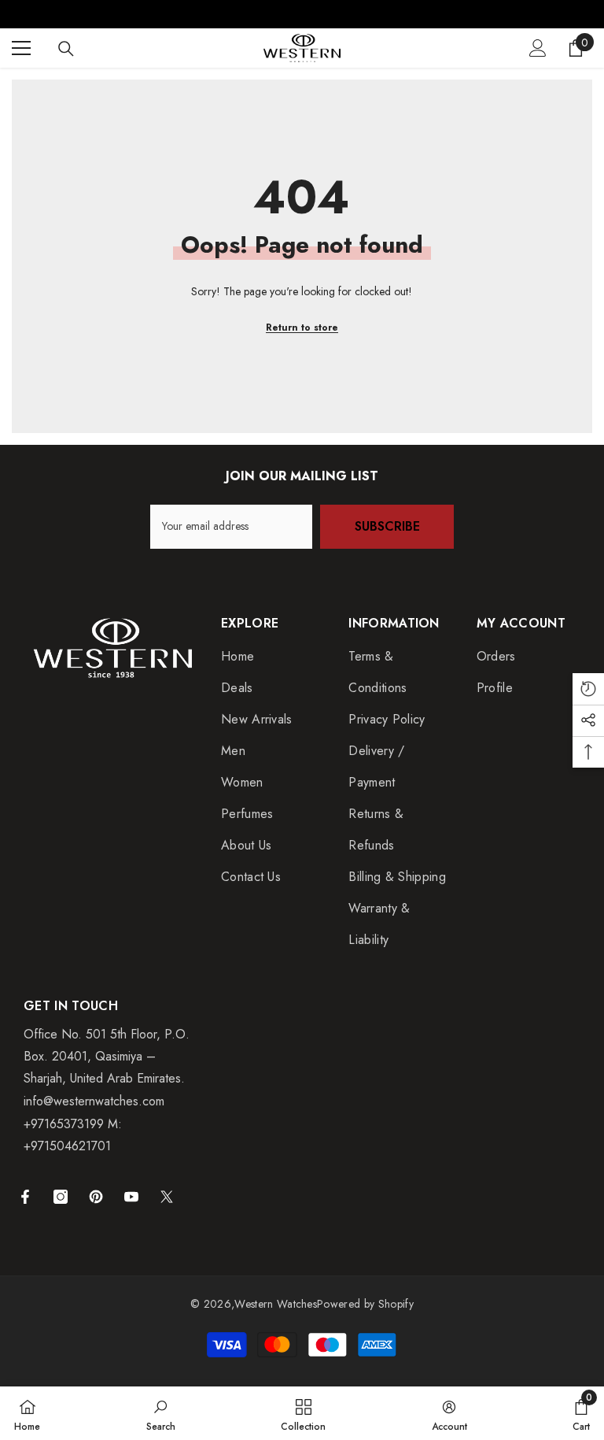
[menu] (21, 48)
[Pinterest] (96, 1197)
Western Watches (275, 1304)
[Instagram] (60, 1197)
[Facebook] (25, 1197)
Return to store (302, 327)
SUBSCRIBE (387, 526)
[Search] (66, 48)
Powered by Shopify (365, 1304)
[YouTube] (131, 1197)
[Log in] (538, 48)
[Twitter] (167, 1197)
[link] (161, 1413)
